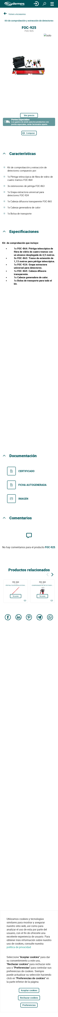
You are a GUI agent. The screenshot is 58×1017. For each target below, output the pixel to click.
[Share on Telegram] (40, 618)
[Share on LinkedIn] (18, 618)
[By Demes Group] (14, 4)
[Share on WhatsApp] (50, 618)
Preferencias (29, 1005)
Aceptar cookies (29, 990)
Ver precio (29, 115)
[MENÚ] (52, 3)
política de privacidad (19, 947)
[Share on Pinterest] (29, 618)
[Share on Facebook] (8, 618)
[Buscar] (44, 3)
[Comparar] (25, 600)
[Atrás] (47, 574)
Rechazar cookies (29, 997)
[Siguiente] (52, 574)
